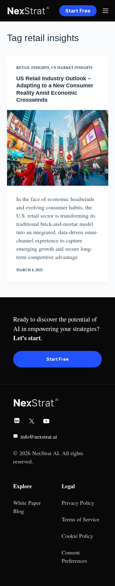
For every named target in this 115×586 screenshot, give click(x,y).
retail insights (32, 67)
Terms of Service (80, 519)
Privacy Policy (78, 502)
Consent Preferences (74, 556)
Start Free (77, 11)
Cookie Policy (77, 535)
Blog (18, 511)
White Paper (27, 502)
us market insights (72, 67)
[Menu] (105, 10)
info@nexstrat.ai (39, 436)
